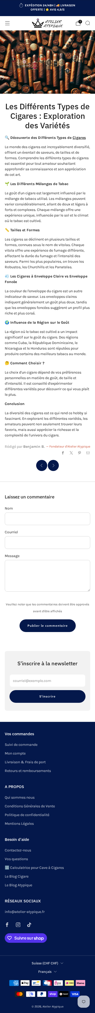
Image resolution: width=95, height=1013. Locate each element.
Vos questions (16, 859)
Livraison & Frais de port (25, 762)
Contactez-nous (18, 850)
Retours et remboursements (28, 771)
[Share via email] (88, 453)
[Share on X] (71, 453)
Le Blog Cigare (16, 876)
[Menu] (7, 23)
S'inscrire (47, 696)
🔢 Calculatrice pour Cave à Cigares (34, 867)
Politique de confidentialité (27, 815)
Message (12, 556)
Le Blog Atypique (18, 885)
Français (44, 971)
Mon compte (15, 753)
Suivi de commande (21, 744)
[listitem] (47, 8)
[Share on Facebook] (63, 453)
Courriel (11, 532)
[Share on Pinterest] (79, 453)
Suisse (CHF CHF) (45, 963)
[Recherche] (87, 23)
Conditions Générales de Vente (30, 806)
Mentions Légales (19, 823)
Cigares (79, 137)
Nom (9, 508)
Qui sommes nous (20, 797)
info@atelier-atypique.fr (25, 912)
